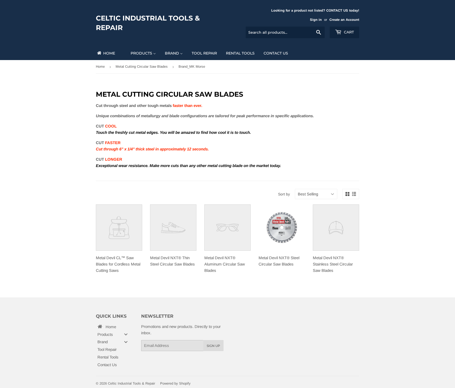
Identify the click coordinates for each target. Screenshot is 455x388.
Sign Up (213, 346)
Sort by (284, 194)
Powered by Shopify (175, 383)
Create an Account (344, 20)
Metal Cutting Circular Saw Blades (142, 66)
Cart (348, 32)
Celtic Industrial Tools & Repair (148, 23)
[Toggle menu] (125, 334)
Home (100, 66)
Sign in (316, 20)
